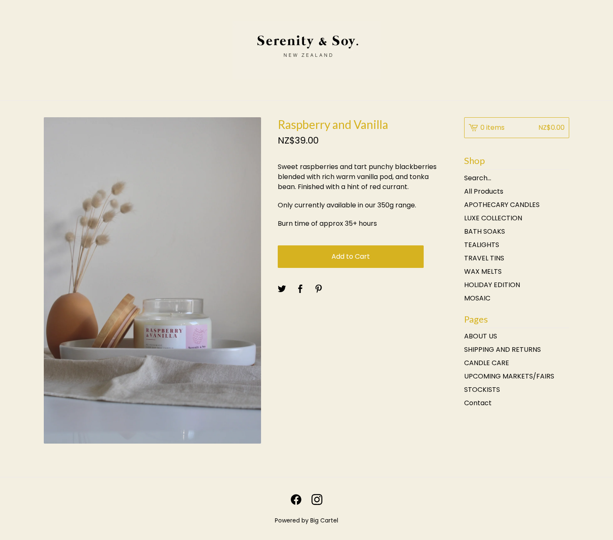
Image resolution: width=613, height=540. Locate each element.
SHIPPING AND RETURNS (502, 349)
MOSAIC (477, 298)
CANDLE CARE (486, 363)
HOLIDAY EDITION (492, 285)
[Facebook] (296, 499)
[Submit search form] (563, 178)
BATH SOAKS (484, 231)
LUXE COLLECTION (493, 218)
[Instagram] (317, 499)
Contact (478, 403)
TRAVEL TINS (484, 258)
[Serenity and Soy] (306, 50)
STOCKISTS (482, 389)
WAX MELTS (483, 271)
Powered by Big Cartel (306, 520)
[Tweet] (282, 289)
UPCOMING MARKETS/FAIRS (509, 376)
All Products (483, 191)
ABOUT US (480, 336)
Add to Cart (351, 256)
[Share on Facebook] (300, 289)
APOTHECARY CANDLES (502, 204)
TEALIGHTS (481, 245)
